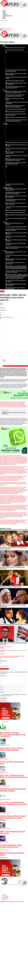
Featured (9, 646)
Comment (2, 675)
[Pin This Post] (15, 355)
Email (1, 689)
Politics (4, 13)
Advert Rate (5, 898)
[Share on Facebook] (15, 352)
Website (2, 692)
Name (2, 686)
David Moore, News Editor (6, 317)
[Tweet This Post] (15, 353)
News (4, 11)
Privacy (4, 899)
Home (4, 10)
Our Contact (5, 896)
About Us (5, 895)
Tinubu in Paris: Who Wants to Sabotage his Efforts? (13, 413)
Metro (4, 18)
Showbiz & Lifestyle (7, 15)
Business (5, 14)
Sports (4, 17)
